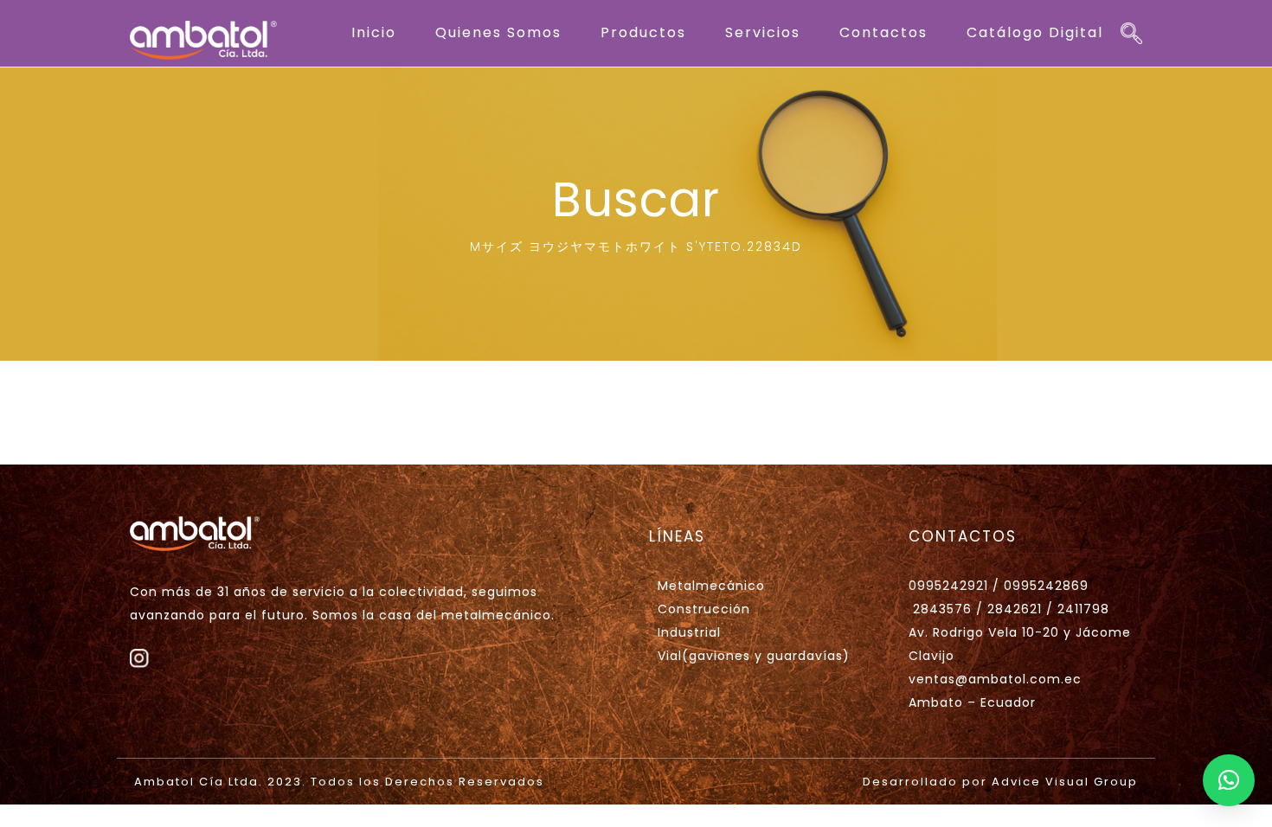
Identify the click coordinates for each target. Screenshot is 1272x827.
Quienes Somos (498, 32)
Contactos (883, 32)
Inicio (373, 32)
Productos (643, 32)
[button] (1229, 780)
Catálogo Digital (1035, 32)
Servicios (762, 32)
